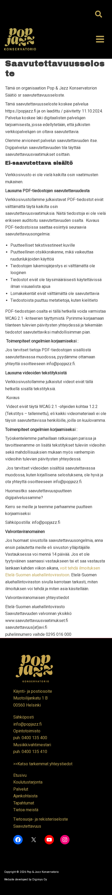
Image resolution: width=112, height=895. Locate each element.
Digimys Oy (39, 879)
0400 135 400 (34, 737)
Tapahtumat (23, 803)
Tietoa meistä (25, 809)
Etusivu (20, 775)
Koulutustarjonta (27, 782)
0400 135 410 (34, 751)
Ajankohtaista (25, 795)
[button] (99, 14)
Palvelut (20, 789)
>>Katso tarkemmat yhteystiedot (42, 763)
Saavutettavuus (27, 826)
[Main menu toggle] (100, 39)
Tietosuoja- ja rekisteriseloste (40, 819)
